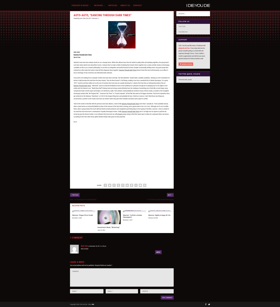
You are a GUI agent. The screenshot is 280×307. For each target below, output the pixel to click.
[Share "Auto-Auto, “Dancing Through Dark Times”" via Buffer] (131, 185)
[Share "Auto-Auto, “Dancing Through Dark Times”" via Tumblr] (118, 185)
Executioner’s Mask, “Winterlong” (109, 227)
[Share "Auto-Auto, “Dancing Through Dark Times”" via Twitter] (110, 185)
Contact (137, 5)
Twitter (181, 26)
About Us (125, 5)
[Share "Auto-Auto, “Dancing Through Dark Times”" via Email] (140, 185)
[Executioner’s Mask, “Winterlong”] (109, 217)
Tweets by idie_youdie (185, 79)
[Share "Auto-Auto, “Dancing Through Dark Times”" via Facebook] (105, 185)
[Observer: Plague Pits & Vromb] (83, 211)
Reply (158, 252)
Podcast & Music (80, 5)
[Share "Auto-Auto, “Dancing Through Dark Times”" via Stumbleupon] (136, 185)
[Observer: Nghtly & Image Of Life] (160, 211)
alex (81, 18)
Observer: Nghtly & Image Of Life (159, 215)
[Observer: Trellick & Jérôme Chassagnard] (134, 211)
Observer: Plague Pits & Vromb (82, 215)
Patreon (192, 53)
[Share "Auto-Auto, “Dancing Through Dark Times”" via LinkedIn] (127, 185)
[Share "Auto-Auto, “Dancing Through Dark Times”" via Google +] (114, 185)
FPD (93, 304)
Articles (112, 5)
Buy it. (75, 122)
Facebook (183, 32)
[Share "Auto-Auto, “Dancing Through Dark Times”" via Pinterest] (123, 185)
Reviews (98, 5)
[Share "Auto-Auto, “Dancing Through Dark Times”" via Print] (145, 185)
